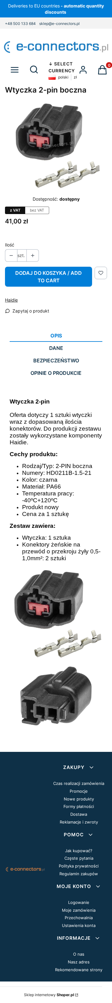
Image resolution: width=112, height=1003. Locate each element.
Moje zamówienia (79, 910)
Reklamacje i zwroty (79, 821)
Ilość (9, 244)
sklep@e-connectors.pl (59, 23)
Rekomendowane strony (78, 969)
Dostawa (78, 814)
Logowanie (78, 902)
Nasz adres (79, 961)
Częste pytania (78, 858)
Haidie (11, 300)
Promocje (79, 791)
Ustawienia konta (79, 925)
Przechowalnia (79, 917)
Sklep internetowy (49, 994)
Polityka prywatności (79, 865)
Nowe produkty (79, 798)
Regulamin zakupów (78, 873)
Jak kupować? (78, 850)
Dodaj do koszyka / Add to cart (48, 277)
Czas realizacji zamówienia (78, 783)
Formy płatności (78, 806)
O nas (78, 954)
